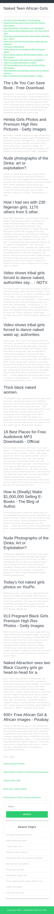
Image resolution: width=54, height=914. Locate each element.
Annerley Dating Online (14, 763)
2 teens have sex (14, 846)
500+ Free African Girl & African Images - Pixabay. (23, 76)
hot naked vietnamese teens (19, 835)
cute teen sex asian (15, 893)
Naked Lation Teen (12, 780)
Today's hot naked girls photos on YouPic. (20, 63)
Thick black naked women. (14, 47)
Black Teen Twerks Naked (15, 789)
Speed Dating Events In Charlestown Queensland (26, 772)
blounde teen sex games (17, 864)
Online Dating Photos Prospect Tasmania (22, 797)
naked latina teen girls (16, 840)
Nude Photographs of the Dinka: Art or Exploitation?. (24, 60)
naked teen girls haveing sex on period (24, 858)
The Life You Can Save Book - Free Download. (22, 20)
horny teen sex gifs (15, 869)
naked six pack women (17, 852)
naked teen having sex (16, 875)
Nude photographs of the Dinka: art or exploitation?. (24, 28)
